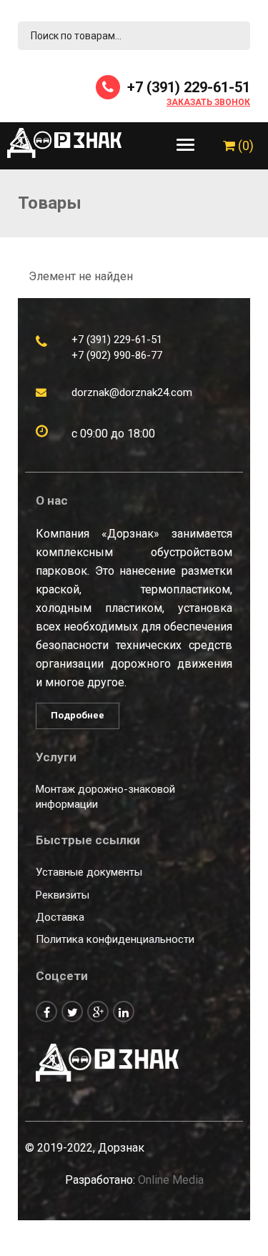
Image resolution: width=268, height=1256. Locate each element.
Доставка (60, 917)
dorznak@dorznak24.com (131, 392)
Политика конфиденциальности (115, 939)
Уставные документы (89, 872)
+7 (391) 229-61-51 (187, 87)
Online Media (171, 1180)
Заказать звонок (208, 103)
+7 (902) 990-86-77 (116, 355)
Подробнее (77, 715)
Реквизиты (62, 895)
